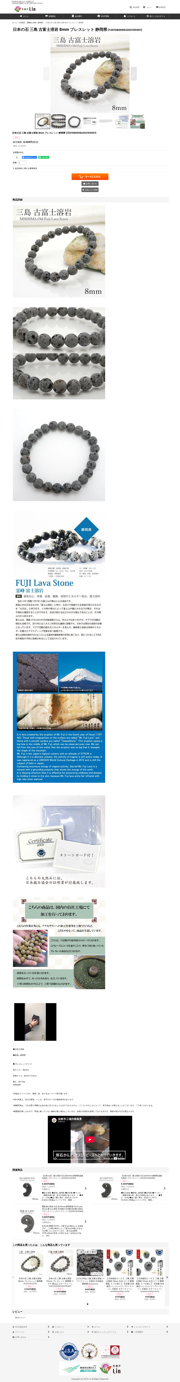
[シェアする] (17, 157)
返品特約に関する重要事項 (26, 168)
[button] (134, 7)
